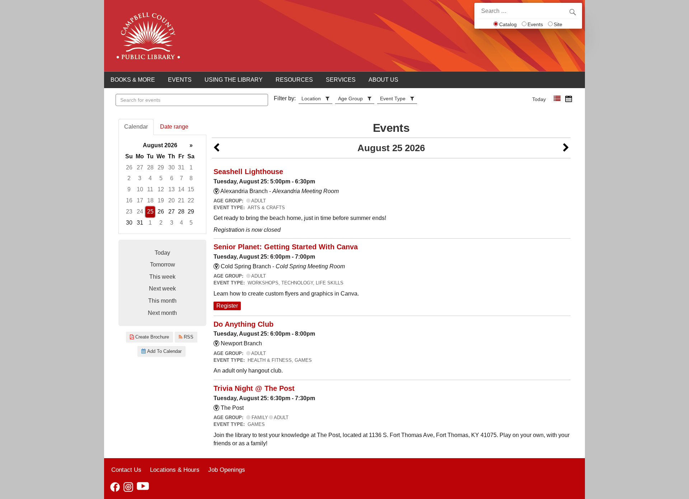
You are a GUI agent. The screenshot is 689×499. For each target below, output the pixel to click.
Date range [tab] (174, 127)
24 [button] (140, 211)
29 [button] (161, 167)
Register (227, 306)
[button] (557, 98)
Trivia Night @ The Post (254, 388)
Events (535, 24)
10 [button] (140, 189)
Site (558, 24)
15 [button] (191, 189)
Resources (294, 80)
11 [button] (150, 189)
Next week (162, 289)
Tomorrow (162, 265)
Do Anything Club (243, 324)
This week (162, 277)
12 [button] (161, 189)
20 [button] (171, 200)
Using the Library (234, 80)
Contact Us (126, 469)
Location (311, 98)
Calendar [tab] (136, 127)
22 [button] (191, 200)
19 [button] (161, 200)
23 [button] (129, 211)
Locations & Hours (175, 469)
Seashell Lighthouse (248, 172)
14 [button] (181, 189)
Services (341, 80)
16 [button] (129, 200)
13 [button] (171, 189)
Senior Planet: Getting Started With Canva (286, 247)
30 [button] (171, 167)
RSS (187, 337)
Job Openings (226, 469)
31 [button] (181, 167)
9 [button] (129, 189)
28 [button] (150, 167)
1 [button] (191, 167)
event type (393, 98)
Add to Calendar (164, 351)
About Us (383, 80)
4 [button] (150, 178)
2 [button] (129, 178)
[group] (162, 184)
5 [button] (161, 178)
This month (162, 301)
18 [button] (150, 200)
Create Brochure (151, 337)
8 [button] (191, 178)
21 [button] (181, 200)
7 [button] (181, 178)
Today (539, 99)
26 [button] (129, 167)
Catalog (508, 24)
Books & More (133, 80)
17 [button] (140, 200)
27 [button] (140, 167)
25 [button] (150, 211)
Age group (350, 98)
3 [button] (139, 178)
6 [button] (171, 178)
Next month (162, 313)
